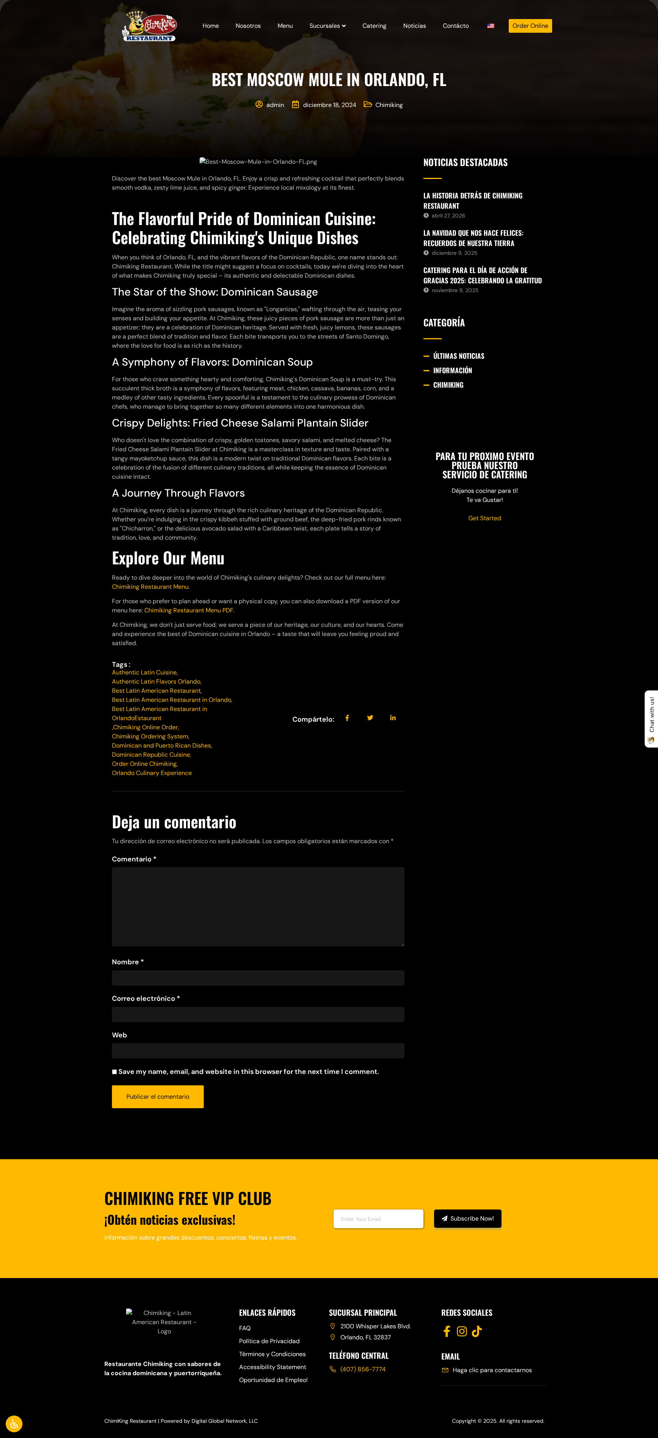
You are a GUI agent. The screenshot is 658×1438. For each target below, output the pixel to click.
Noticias (414, 26)
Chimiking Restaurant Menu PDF (188, 610)
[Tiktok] (476, 1331)
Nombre (128, 962)
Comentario (134, 859)
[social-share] (347, 717)
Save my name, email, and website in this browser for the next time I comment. (248, 1071)
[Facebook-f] (447, 1331)
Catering (374, 26)
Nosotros (248, 26)
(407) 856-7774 (363, 1369)
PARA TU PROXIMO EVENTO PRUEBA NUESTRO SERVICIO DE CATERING (485, 465)
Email (317, 1218)
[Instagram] (462, 1331)
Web (119, 1035)
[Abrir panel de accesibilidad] (14, 1424)
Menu (285, 26)
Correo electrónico (146, 998)
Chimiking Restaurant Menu (150, 587)
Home (211, 26)
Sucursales (325, 26)
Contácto (456, 26)
